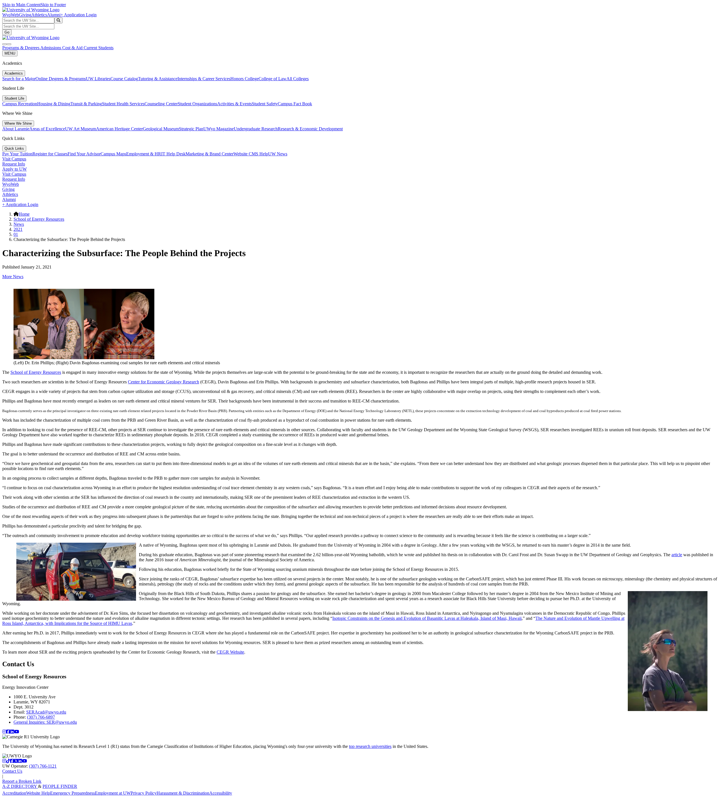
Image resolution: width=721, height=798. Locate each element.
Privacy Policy (144, 793)
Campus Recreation (19, 103)
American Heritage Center (119, 128)
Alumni (54, 14)
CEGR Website (230, 652)
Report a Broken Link (21, 781)
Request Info (13, 164)
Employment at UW (113, 793)
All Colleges (297, 78)
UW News (277, 153)
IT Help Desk (173, 153)
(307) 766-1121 (43, 766)
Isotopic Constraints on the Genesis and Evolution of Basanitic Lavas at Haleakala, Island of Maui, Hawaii (427, 618)
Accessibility (220, 793)
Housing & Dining (53, 103)
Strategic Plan (191, 128)
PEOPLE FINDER (60, 786)
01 (16, 234)
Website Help (38, 793)
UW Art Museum (80, 128)
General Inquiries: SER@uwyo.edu (45, 722)
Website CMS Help (250, 153)
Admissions (51, 47)
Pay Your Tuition (17, 153)
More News (12, 276)
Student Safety (265, 103)
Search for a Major (18, 78)
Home (24, 214)
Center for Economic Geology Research (163, 381)
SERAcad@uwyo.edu (46, 712)
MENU (10, 53)
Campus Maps (113, 153)
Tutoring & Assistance (157, 78)
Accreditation (14, 793)
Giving (25, 14)
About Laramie (15, 128)
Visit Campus (14, 159)
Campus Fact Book (295, 103)
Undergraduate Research (256, 128)
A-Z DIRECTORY (20, 786)
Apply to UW (14, 169)
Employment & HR (143, 153)
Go (7, 32)
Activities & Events (234, 103)
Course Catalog (124, 78)
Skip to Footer (53, 4)
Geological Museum (161, 128)
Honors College (244, 78)
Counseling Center (161, 103)
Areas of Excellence (47, 128)
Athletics (39, 14)
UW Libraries (98, 78)
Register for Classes (50, 153)
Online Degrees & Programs (60, 78)
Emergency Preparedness (72, 793)
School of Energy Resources (39, 219)
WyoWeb (10, 14)
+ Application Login (79, 14)
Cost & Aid (73, 47)
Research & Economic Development (310, 128)
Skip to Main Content (21, 4)
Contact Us (12, 771)
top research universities (370, 746)
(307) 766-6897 (41, 717)
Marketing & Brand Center (209, 153)
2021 (18, 229)
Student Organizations (197, 103)
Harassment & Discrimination (183, 793)
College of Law (272, 78)
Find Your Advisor (84, 153)
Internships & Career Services (203, 78)
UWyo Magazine (218, 128)
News (19, 224)
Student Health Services (123, 103)
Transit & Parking (86, 103)
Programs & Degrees (21, 47)
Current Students (99, 47)
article (676, 554)
